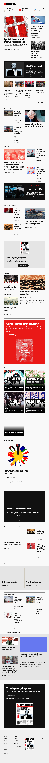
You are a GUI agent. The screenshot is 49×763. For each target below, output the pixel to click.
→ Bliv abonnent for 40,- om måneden (29, 387)
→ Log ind (39, 0)
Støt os (44, 0)
